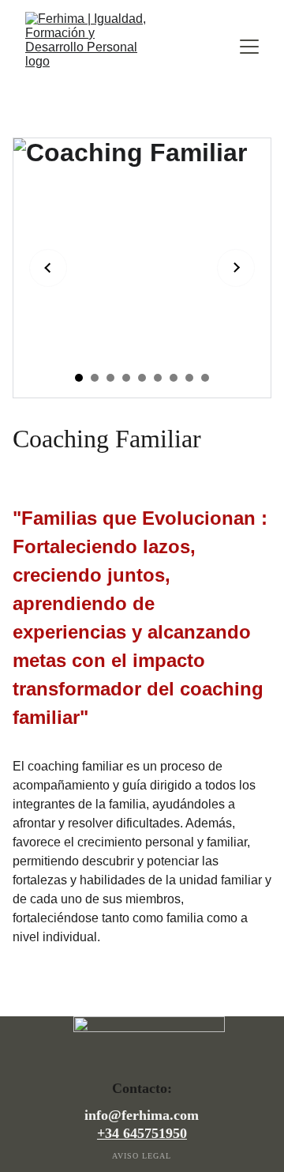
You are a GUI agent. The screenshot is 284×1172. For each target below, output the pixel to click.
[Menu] (249, 47)
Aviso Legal (141, 1155)
